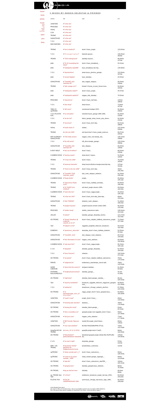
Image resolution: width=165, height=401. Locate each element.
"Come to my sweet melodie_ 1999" (70, 357)
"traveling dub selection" (72, 303)
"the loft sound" (69, 141)
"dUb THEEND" (69, 201)
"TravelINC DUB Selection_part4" (69, 174)
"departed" (67, 249)
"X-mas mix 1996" (70, 160)
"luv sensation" (69, 114)
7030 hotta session (70, 137)
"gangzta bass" (69, 366)
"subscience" (68, 100)
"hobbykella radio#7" (71, 91)
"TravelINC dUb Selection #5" (68, 147)
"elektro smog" (69, 210)
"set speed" (68, 258)
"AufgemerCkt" (69, 262)
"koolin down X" (69, 127)
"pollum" (67, 215)
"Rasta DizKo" (68, 178)
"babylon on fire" (69, 226)
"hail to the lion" (69, 192)
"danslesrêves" (69, 72)
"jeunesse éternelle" (70, 164)
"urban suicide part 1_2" (72, 352)
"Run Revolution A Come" (72, 239)
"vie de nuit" (68, 118)
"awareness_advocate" (71, 230)
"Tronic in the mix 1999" (72, 169)
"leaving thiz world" (70, 307)
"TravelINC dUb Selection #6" (68, 82)
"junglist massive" (70, 206)
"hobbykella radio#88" (71, 68)
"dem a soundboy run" (71, 312)
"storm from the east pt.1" (72, 267)
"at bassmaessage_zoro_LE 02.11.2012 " (71, 293)
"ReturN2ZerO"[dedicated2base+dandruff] (72, 335)
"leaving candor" (69, 155)
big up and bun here (70, 370)
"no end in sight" (69, 341)
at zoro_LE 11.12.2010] (71, 330)
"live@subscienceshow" (72, 272)
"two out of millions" (70, 150)
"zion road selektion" (71, 326)
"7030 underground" (70, 59)
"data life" (67, 361)
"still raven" (67, 109)
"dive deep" (68, 104)
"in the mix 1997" (69, 196)
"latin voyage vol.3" (70, 86)
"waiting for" (68, 287)
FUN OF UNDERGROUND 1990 (71, 380)
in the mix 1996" (69, 132)
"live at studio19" (69, 49)
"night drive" (68, 278)
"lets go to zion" (69, 316)
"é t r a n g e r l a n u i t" (71, 54)
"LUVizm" (67, 375)
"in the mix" (67, 24)
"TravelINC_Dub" (69, 235)
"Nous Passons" (69, 253)
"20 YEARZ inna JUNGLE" (69, 188)
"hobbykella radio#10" (71, 95)
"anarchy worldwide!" (71, 283)
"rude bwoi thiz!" (69, 244)
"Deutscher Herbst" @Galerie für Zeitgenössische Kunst (70, 347)
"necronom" (68, 123)
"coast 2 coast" (69, 298)
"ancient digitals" (69, 77)
